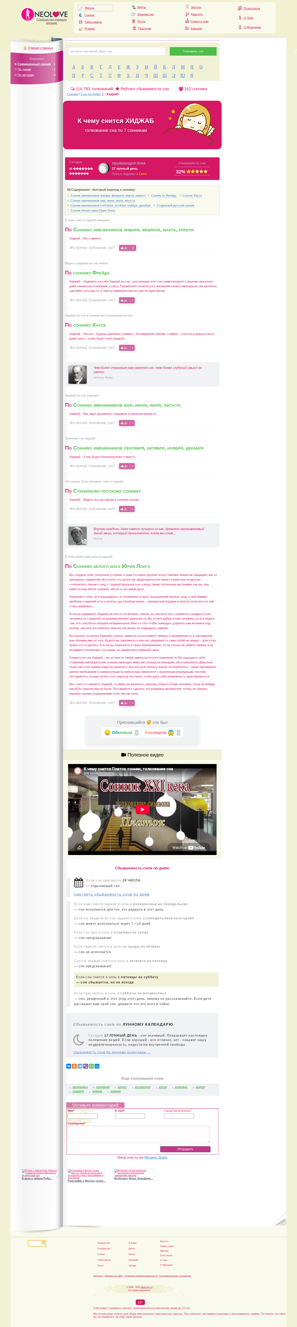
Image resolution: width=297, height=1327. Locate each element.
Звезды (196, 7)
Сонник (89, 15)
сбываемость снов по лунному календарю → (112, 1052)
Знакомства (145, 14)
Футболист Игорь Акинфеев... (133, 1178)
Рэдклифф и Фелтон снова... (86, 1180)
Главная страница (40, 48)
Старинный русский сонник (175, 205)
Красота (196, 14)
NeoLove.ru (146, 1287)
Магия (131, 1254)
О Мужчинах (252, 27)
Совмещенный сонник (34, 64)
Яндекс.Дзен (155, 1157)
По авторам (26, 75)
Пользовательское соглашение (175, 1276)
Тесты (141, 21)
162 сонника (195, 89)
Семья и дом (199, 21)
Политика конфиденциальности (141, 1276)
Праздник (144, 28)
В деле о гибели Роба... (37, 1178)
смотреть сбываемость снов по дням (112, 894)
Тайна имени (93, 22)
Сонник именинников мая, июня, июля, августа (103, 200)
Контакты (98, 1276)
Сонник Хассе (192, 195)
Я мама (89, 28)
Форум (89, 8)
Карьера (196, 28)
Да (129, 248)
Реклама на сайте (114, 1276)
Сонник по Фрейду (164, 195)
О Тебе (249, 18)
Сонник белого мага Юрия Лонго (93, 210)
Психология (252, 8)
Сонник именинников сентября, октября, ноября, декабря (111, 205)
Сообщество (103, 1248)
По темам (24, 69)
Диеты (141, 7)
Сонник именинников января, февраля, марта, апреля (108, 195)
